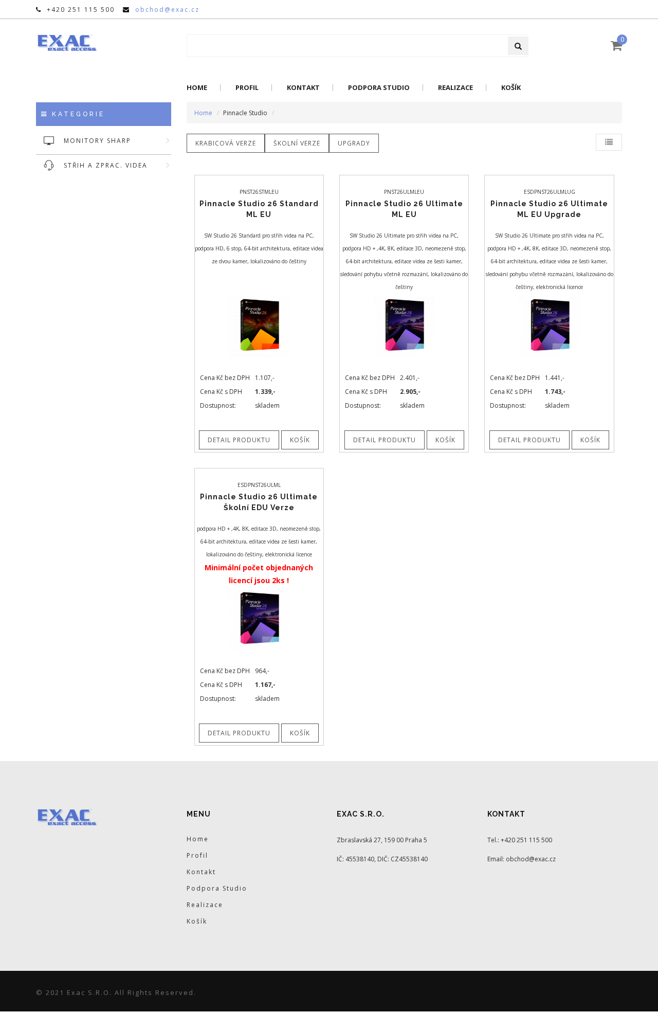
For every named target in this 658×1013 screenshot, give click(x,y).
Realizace (455, 87)
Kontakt (303, 87)
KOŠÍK (300, 440)
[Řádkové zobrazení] (609, 142)
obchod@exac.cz (167, 9)
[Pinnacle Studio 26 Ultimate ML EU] (404, 326)
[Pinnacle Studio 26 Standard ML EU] (259, 326)
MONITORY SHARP (97, 140)
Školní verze (296, 143)
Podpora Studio (379, 87)
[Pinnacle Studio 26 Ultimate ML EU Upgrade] (549, 326)
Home (197, 87)
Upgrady (354, 143)
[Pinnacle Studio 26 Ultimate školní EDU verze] (259, 619)
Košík (511, 87)
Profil (247, 87)
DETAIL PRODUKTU (239, 440)
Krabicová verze (225, 143)
